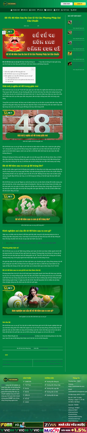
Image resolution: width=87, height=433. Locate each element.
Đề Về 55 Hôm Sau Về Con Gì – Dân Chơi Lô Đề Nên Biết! (35, 243)
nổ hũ (57, 10)
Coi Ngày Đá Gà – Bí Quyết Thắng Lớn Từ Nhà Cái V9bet (78, 55)
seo (40, 25)
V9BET (3, 385)
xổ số (74, 10)
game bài (49, 10)
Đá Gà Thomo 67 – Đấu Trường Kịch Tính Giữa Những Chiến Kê (78, 65)
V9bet (37, 62)
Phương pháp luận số (13, 77)
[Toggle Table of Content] (32, 69)
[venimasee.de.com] (9, 3)
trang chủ (16, 10)
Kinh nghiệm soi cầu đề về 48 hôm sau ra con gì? (18, 76)
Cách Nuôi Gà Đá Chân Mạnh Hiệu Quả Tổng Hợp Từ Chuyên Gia (78, 34)
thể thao (66, 10)
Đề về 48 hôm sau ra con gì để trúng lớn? (16, 74)
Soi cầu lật (10, 81)
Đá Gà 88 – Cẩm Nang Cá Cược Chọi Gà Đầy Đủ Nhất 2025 (78, 23)
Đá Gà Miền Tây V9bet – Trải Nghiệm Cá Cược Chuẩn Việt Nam (78, 44)
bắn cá (25, 10)
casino (33, 10)
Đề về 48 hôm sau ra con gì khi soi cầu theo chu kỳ (21, 79)
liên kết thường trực (43, 348)
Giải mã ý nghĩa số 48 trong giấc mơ (15, 71)
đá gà (41, 10)
